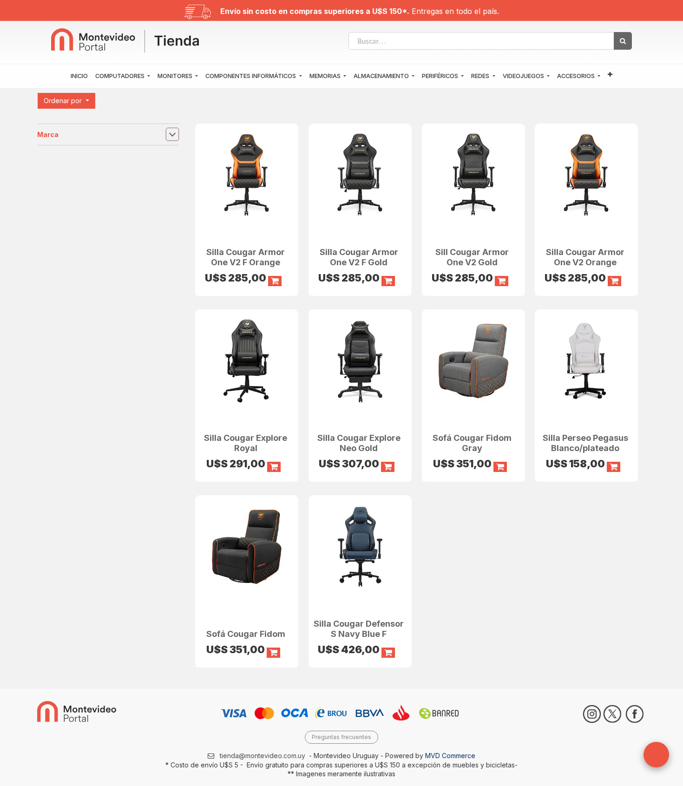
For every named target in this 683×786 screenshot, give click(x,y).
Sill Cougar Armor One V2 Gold (472, 257)
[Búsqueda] (623, 41)
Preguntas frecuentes (341, 737)
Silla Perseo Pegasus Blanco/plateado (585, 443)
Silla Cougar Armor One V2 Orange (585, 257)
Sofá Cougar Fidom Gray (472, 443)
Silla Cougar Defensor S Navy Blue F (359, 629)
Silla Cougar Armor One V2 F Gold (359, 257)
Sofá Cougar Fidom (245, 634)
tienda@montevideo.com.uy (262, 756)
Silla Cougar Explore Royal (245, 443)
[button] (610, 75)
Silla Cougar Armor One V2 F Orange (245, 257)
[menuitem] (79, 76)
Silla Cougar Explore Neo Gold (359, 443)
